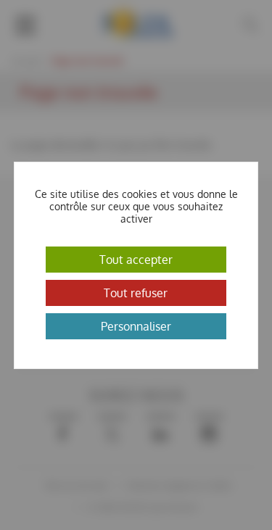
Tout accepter (136, 259)
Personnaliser (136, 326)
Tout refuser (136, 293)
